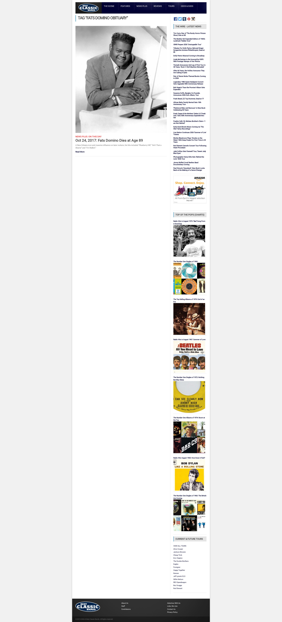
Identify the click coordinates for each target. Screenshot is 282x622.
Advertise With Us (173, 603)
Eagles (175, 564)
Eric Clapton (177, 558)
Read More (79, 152)
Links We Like (172, 606)
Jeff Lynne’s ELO (179, 576)
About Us (124, 603)
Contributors (126, 609)
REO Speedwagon (179, 582)
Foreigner (176, 567)
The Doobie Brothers (181, 561)
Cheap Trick (177, 555)
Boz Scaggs (177, 585)
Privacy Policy (172, 612)
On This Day (94, 136)
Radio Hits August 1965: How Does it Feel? (189, 458)
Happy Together (179, 570)
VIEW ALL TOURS (179, 546)
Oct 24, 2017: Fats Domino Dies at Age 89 (109, 140)
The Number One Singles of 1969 (185, 262)
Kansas (176, 573)
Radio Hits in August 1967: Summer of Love (189, 340)
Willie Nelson (178, 579)
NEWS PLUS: (81, 136)
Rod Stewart (177, 588)
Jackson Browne (179, 552)
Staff (123, 606)
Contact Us (171, 609)
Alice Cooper (178, 549)
